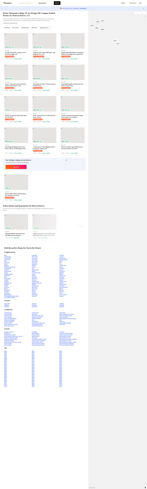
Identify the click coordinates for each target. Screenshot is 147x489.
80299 (60, 386)
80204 (33, 357)
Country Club (7, 259)
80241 (5, 374)
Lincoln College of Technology (38, 340)
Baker (5, 255)
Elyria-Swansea (7, 268)
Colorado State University (65, 337)
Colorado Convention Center (65, 315)
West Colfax (6, 293)
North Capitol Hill (63, 259)
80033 (60, 352)
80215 (60, 361)
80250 (33, 377)
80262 (33, 380)
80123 (33, 354)
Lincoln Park (34, 259)
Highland (34, 275)
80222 (5, 365)
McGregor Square (8, 322)
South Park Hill (7, 271)
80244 (60, 374)
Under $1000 (7, 303)
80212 (5, 361)
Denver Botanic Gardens (37, 324)
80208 (60, 358)
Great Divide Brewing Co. (37, 325)
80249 (5, 377)
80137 (5, 355)
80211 (60, 359)
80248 (60, 375)
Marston (6, 288)
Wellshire (61, 283)
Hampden (34, 284)
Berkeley (61, 274)
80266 (60, 381)
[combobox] (27, 3)
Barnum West (7, 290)
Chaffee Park (7, 275)
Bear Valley (61, 285)
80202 (60, 355)
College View (35, 278)
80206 (5, 358)
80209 (5, 359)
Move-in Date (15, 27)
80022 (33, 352)
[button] (144, 3)
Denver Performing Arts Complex (66, 314)
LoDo (60, 293)
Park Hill (34, 265)
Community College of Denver (66, 333)
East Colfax (34, 262)
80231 (5, 370)
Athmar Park (34, 288)
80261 (5, 380)
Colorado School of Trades (65, 340)
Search (57, 3)
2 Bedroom (34, 303)
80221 (60, 364)
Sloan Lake (34, 277)
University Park (62, 281)
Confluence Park (7, 312)
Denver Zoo (62, 321)
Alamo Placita (35, 294)
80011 (33, 351)
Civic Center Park (8, 317)
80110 (5, 354)
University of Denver (8, 331)
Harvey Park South (63, 287)
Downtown (61, 255)
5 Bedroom (34, 305)
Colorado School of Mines (10, 334)
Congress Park (62, 258)
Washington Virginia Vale (9, 266)
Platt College (34, 337)
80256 (60, 377)
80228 (5, 368)
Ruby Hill (61, 290)
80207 (33, 358)
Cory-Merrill (7, 262)
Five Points (61, 268)
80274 (60, 383)
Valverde (34, 291)
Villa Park (61, 291)
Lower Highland (62, 294)
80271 (5, 383)
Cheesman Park (7, 256)
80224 (60, 365)
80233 (60, 370)
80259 (33, 378)
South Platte (62, 278)
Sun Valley (6, 291)
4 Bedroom (6, 305)
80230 (60, 368)
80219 (5, 364)
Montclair (6, 265)
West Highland (7, 278)
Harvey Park (34, 287)
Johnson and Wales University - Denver (12, 342)
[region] (105, 35)
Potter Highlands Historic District (11, 296)
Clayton (61, 266)
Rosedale (61, 280)
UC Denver (61, 331)
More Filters (34, 27)
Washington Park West (36, 283)
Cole (33, 268)
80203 (5, 357)
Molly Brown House (36, 318)
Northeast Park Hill (8, 274)
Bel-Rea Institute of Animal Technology (68, 339)
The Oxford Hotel (8, 314)
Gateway (6, 272)
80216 (5, 362)
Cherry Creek (35, 256)
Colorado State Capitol (37, 317)
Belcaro (61, 261)
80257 (5, 378)
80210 (33, 359)
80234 (5, 371)
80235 (33, 371)
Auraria (33, 274)
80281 (5, 384)
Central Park (62, 271)
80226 (33, 367)
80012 (60, 351)
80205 (60, 357)
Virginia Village (62, 265)
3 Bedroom (61, 303)
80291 (60, 384)
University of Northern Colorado (66, 345)
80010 (5, 351)
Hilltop (5, 264)
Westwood (34, 293)
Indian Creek (34, 264)
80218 (60, 362)
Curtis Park (34, 296)
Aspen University (35, 336)
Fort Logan (6, 287)
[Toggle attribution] (145, 488)
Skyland (61, 269)
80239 (60, 373)
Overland (6, 280)
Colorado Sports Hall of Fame (38, 322)
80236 (60, 371)
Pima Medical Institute (9, 340)
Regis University (35, 333)
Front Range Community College (39, 339)
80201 (33, 355)
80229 (33, 368)
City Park (61, 256)
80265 (33, 381)
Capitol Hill (34, 255)
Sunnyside (61, 277)
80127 (60, 354)
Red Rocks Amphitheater (9, 320)
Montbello (61, 272)
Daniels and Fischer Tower (37, 315)
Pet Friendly (34, 306)
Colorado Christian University (65, 334)
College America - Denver (37, 342)
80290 (33, 384)
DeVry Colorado (7, 345)
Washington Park (8, 283)
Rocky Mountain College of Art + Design (13, 336)
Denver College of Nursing (65, 336)
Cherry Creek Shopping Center (11, 324)
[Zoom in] (145, 16)
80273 (33, 383)
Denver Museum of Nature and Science (67, 318)
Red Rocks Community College (11, 337)
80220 (33, 364)
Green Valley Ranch (36, 272)
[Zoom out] (145, 18)
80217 (33, 362)
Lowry (60, 264)
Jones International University (38, 345)
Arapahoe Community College (10, 339)
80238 (33, 373)
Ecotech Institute (7, 343)
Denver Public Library (9, 325)
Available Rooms (25, 27)
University (6, 281)
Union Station (35, 261)
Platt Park (34, 280)
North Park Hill (35, 269)
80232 (33, 370)
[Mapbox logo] (92, 488)
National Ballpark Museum (65, 322)
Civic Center (34, 258)
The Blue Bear (35, 321)
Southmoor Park (35, 285)
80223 (33, 365)
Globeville (6, 269)
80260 (60, 378)
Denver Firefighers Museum (10, 318)
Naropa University (36, 334)
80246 (5, 375)
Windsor (33, 266)
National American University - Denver (67, 342)
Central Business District (9, 297)
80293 (5, 386)
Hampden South (62, 284)
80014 (5, 352)
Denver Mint (62, 324)
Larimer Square (35, 312)
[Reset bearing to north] (145, 20)
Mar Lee (33, 290)
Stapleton (61, 296)
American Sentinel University (38, 343)
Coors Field (34, 314)
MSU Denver (7, 333)
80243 (33, 374)
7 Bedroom (6, 306)
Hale (60, 262)
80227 (60, 367)
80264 (5, 381)
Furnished (61, 306)
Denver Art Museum (63, 317)
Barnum (61, 288)
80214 (33, 361)
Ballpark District (7, 294)
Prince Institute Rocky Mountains (66, 343)
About (140, 3)
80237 (5, 373)
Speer (5, 261)
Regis (5, 277)
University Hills (35, 281)
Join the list (16, 167)
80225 (5, 367)
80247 (33, 375)
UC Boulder (34, 331)
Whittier (33, 271)
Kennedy (6, 285)
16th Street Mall (7, 315)
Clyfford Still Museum (9, 321)
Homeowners (133, 3)
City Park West (7, 258)
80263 (60, 380)
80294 (33, 386)
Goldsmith (6, 284)
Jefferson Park (62, 275)
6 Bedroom (61, 305)
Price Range (7, 27)
